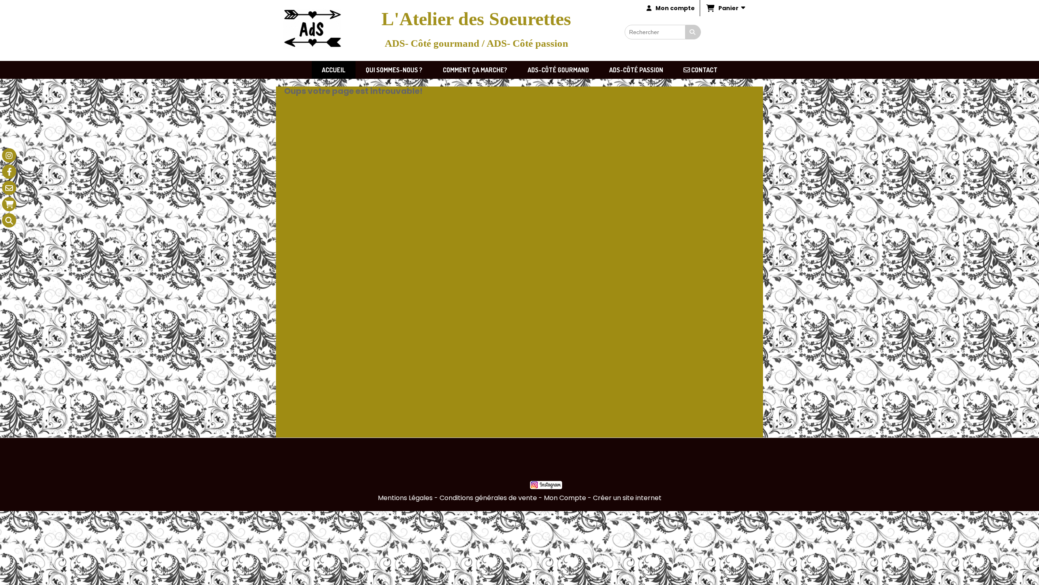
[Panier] (9, 204)
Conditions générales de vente (488, 498)
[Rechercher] (693, 32)
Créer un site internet (627, 498)
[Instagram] (9, 155)
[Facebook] (9, 172)
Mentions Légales (405, 498)
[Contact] (9, 188)
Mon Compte (565, 498)
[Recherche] (9, 220)
